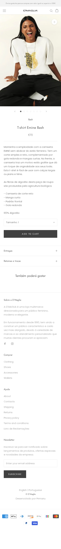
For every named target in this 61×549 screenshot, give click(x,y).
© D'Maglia (31, 494)
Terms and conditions (16, 423)
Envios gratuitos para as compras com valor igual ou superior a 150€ (30, 3)
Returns (8, 412)
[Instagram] (12, 343)
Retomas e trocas (12, 261)
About (7, 396)
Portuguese (35, 490)
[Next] (46, 111)
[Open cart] (57, 10)
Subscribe (15, 474)
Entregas (8, 251)
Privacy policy (11, 417)
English (23, 490)
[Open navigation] (4, 10)
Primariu (41, 498)
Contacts (9, 401)
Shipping (9, 407)
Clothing (8, 361)
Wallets (8, 378)
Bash (30, 119)
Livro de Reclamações (16, 428)
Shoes (7, 367)
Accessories (11, 372)
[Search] (51, 10)
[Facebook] (5, 343)
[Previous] (14, 111)
